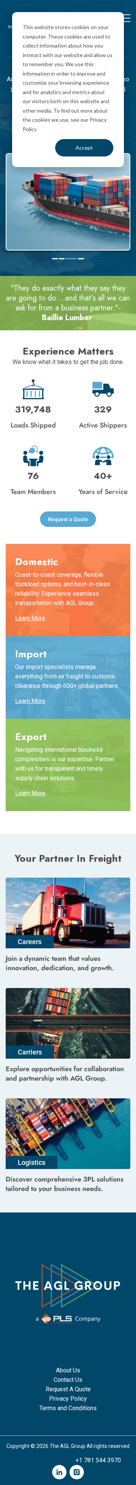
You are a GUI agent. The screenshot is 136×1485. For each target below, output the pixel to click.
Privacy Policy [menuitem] (68, 1398)
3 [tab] (68, 258)
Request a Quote (68, 519)
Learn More (30, 618)
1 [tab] (55, 258)
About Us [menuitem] (68, 1370)
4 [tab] (78, 258)
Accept (84, 147)
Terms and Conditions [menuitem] (68, 1408)
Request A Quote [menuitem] (68, 1389)
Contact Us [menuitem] (68, 1379)
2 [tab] (62, 258)
